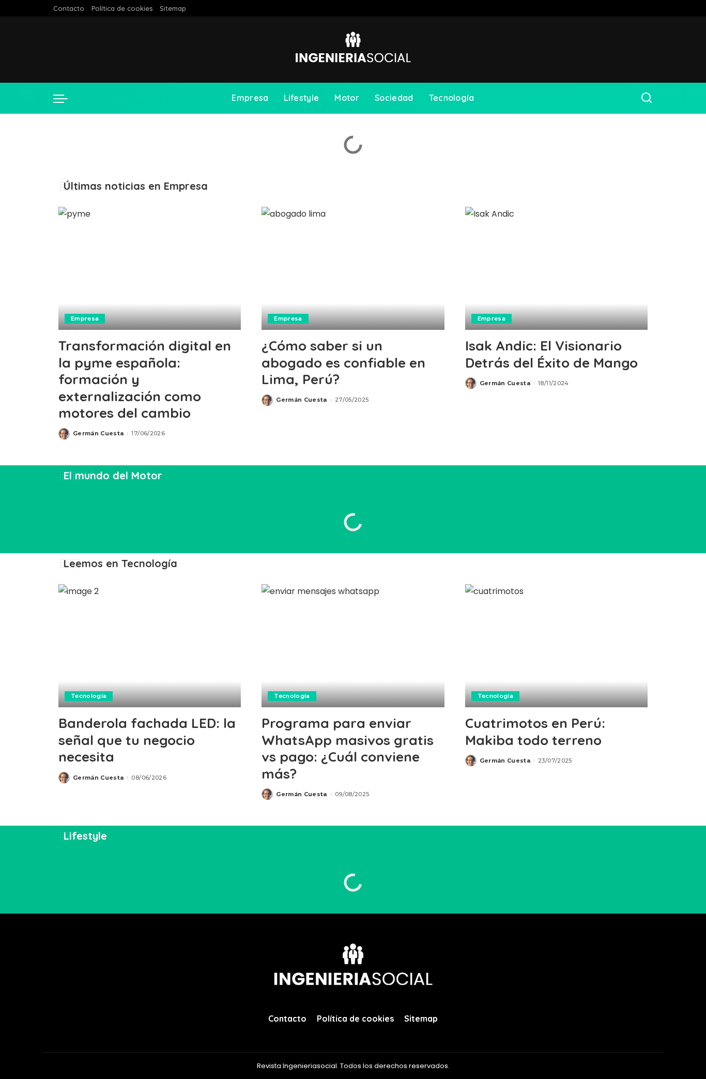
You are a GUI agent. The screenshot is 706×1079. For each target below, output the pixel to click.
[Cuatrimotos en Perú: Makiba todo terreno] (556, 646)
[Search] (646, 98)
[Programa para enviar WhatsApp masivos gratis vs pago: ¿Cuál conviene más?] (353, 646)
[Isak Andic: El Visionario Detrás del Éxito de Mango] (556, 268)
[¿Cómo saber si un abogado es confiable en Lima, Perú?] (353, 268)
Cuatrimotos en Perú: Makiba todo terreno (535, 732)
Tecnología (88, 696)
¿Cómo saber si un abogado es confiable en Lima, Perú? (343, 362)
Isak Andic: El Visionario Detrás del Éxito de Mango (551, 354)
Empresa (85, 318)
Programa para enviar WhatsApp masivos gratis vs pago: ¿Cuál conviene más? (348, 748)
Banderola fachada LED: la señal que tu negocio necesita (147, 740)
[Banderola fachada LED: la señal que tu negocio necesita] (149, 646)
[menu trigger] (65, 98)
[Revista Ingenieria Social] (353, 49)
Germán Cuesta (98, 433)
